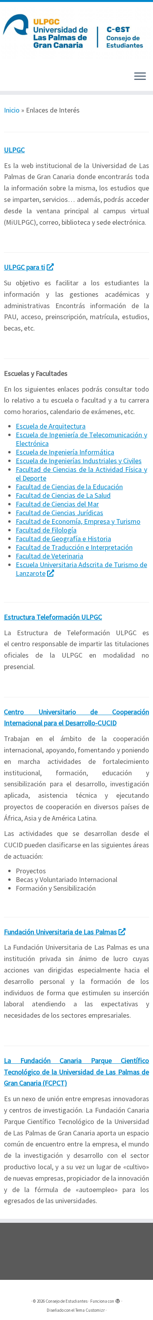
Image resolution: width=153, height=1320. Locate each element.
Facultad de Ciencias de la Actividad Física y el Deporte (81, 474)
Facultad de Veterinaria (49, 555)
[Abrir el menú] (140, 77)
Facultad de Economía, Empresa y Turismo (78, 521)
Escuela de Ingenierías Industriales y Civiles (79, 460)
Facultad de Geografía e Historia (63, 538)
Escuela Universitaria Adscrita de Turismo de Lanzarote (81, 569)
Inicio (12, 110)
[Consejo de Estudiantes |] (76, 33)
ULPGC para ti (24, 267)
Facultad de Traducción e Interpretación (74, 547)
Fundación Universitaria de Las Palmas (60, 931)
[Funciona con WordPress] (117, 1299)
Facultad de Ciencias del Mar (57, 503)
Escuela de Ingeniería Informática (65, 452)
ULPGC (14, 149)
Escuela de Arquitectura (51, 426)
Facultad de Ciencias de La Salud (63, 495)
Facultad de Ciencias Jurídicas (59, 512)
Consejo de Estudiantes (66, 1301)
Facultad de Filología (46, 529)
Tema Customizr (90, 1310)
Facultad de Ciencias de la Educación (69, 486)
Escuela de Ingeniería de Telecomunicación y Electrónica (81, 439)
